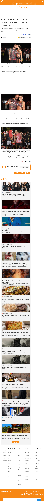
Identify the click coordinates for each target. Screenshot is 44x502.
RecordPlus (36, 458)
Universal (36, 477)
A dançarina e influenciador (17, 67)
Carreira (36, 452)
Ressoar (36, 474)
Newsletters (36, 457)
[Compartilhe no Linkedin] (25, 34)
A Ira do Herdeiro (27, 452)
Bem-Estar (9, 452)
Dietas (9, 457)
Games (9, 463)
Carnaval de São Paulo (14, 119)
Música (9, 466)
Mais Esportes (5, 460)
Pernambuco (19, 475)
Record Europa (37, 466)
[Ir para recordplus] (33, 494)
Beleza (9, 450)
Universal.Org (36, 479)
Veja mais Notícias (16, 442)
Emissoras (36, 455)
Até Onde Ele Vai (27, 457)
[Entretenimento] (22, 3)
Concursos (19, 458)
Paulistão (4, 461)
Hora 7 (19, 467)
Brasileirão (4, 452)
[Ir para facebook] (37, 1)
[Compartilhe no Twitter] (22, 34)
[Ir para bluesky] (22, 494)
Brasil (18, 452)
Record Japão (36, 468)
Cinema (9, 455)
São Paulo (19, 478)
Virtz (9, 474)
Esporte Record (27, 474)
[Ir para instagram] (40, 1)
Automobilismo (5, 450)
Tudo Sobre (19, 484)
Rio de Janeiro (20, 477)
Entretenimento (4, 34)
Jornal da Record (27, 479)
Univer (35, 476)
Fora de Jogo (4, 455)
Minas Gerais (19, 472)
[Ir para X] (39, 1)
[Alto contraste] (1, 37)
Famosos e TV (10, 460)
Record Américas (37, 463)
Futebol (4, 457)
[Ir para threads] (31, 494)
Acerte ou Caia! (27, 450)
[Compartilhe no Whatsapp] (26, 34)
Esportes (20, 1)
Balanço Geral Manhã (28, 458)
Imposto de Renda (20, 469)
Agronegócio (19, 450)
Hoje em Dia (26, 477)
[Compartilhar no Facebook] (23, 34)
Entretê (17, 1)
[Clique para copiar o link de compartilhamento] (29, 34)
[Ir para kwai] (29, 494)
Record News (31, 1)
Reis (25, 484)
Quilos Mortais (27, 482)
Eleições (14, 1)
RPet (9, 471)
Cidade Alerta (26, 469)
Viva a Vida (9, 476)
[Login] (42, 1)
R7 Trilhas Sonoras (37, 460)
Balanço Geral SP (27, 460)
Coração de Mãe (27, 471)
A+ (3, 37)
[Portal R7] (2, 1)
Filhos (9, 461)
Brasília (10, 1)
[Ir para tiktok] (36, 494)
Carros (19, 455)
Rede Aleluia (36, 471)
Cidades (19, 457)
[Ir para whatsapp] (40, 494)
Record (27, 1)
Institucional (38, 448)
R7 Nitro (9, 468)
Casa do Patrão (27, 468)
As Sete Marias (27, 455)
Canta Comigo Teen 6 (28, 466)
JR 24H (24, 1)
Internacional (19, 470)
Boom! (26, 463)
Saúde (18, 480)
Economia (19, 462)
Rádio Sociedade (37, 461)
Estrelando (9, 458)
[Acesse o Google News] (28, 34)
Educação (19, 464)
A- (5, 37)
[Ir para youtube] (42, 494)
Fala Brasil (26, 476)
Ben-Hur (26, 461)
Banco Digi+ (36, 450)
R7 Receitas (10, 469)
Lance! (4, 458)
